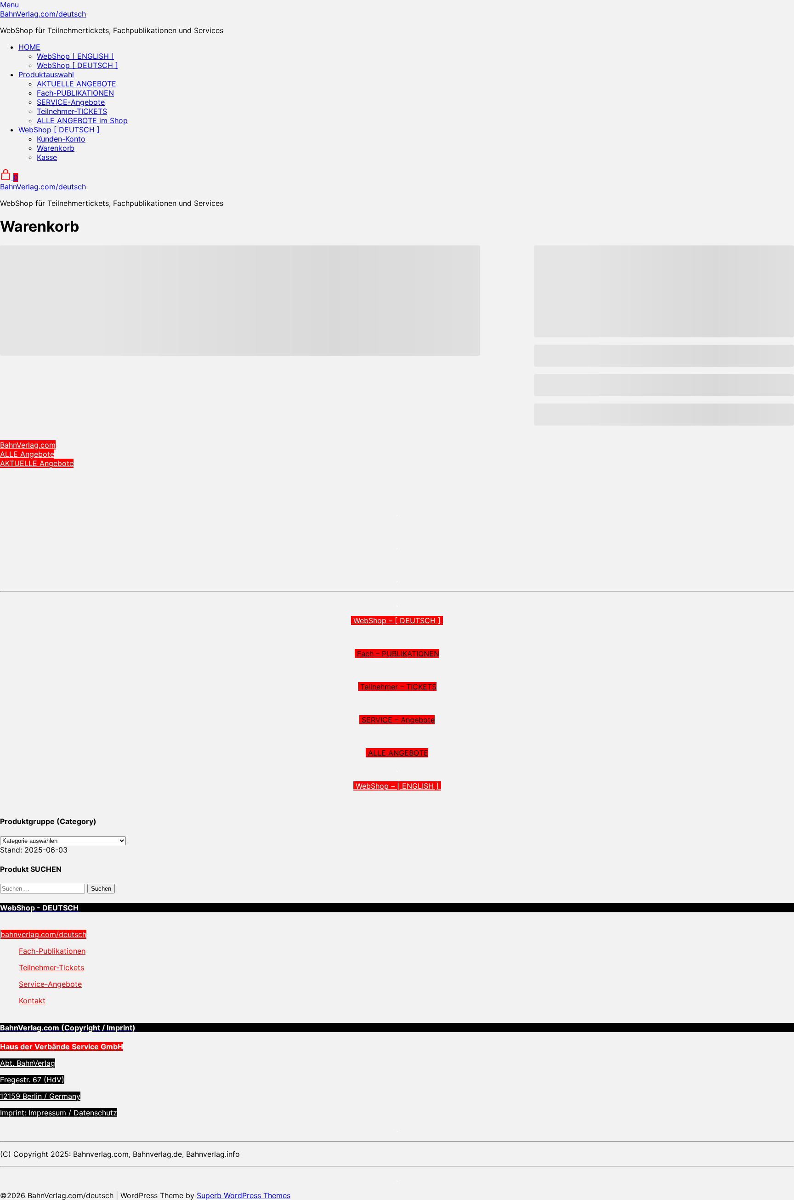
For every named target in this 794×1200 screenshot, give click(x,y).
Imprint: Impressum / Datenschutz (58, 1112)
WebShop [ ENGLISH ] (75, 56)
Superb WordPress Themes (243, 1195)
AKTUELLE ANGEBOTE (76, 83)
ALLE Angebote (27, 454)
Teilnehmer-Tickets (51, 967)
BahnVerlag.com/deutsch (43, 13)
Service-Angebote (50, 984)
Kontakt (32, 1000)
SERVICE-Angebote (71, 102)
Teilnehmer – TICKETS (397, 686)
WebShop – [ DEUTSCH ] (397, 620)
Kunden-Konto (61, 138)
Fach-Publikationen (52, 950)
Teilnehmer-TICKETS (72, 111)
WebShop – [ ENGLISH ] (397, 786)
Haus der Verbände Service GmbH (61, 1046)
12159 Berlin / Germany (40, 1096)
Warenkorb (55, 148)
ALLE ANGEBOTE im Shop (82, 120)
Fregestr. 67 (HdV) (32, 1079)
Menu (9, 4)
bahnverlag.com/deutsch (43, 934)
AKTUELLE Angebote (37, 463)
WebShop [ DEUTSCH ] (77, 65)
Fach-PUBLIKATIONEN (75, 92)
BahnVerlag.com (28, 444)
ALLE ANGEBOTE (397, 752)
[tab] (397, 907)
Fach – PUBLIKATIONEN (397, 653)
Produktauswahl (46, 74)
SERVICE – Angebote (397, 719)
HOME (29, 46)
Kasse (47, 157)
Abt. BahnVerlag (27, 1063)
